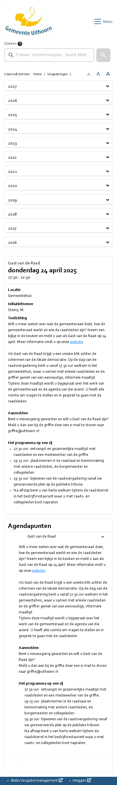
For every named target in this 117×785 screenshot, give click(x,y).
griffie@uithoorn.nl (23, 431)
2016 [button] (12, 242)
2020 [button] (12, 186)
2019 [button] (12, 200)
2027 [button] (12, 86)
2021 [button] (12, 171)
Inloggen (79, 781)
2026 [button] (12, 100)
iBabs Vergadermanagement (34, 781)
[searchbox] (49, 55)
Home (37, 74)
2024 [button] (12, 129)
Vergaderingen (57, 74)
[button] (103, 55)
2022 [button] (12, 157)
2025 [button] (12, 115)
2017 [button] (12, 228)
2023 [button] (12, 143)
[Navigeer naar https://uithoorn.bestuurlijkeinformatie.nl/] (28, 21)
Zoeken (10, 44)
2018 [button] (12, 214)
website (76, 342)
